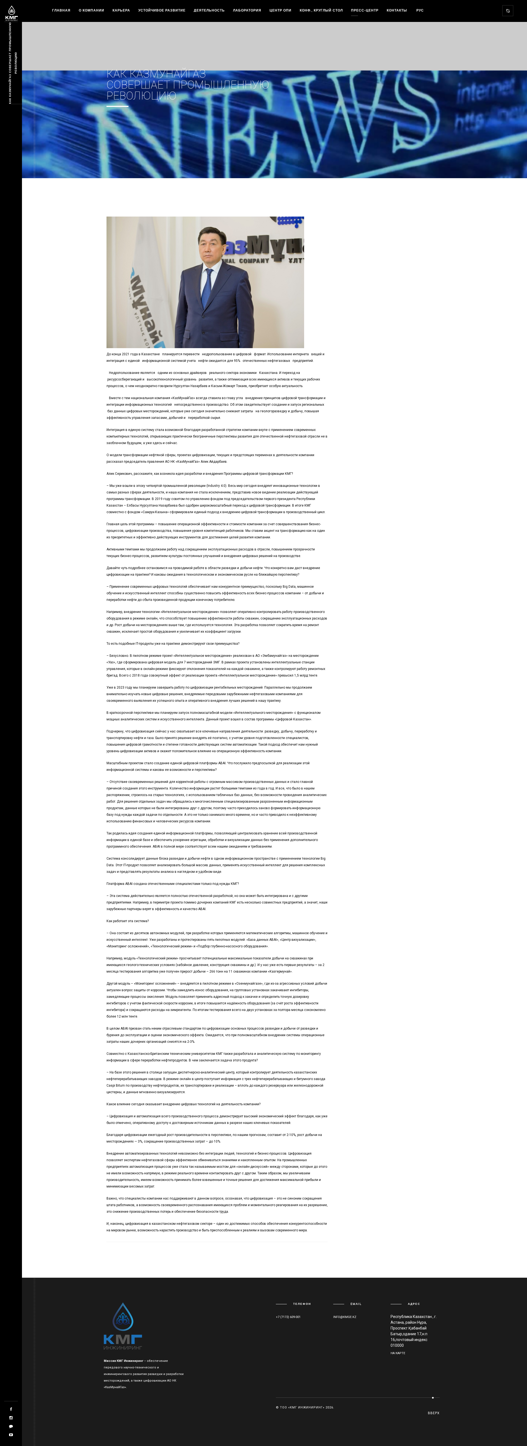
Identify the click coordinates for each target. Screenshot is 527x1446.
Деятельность (209, 10)
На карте (398, 1353)
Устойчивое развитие (162, 10)
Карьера (121, 10)
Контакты (397, 10)
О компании (91, 10)
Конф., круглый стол (321, 10)
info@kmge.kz (344, 1317)
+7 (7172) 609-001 (288, 1317)
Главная (61, 10)
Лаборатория (247, 10)
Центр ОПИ (280, 10)
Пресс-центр (365, 10)
